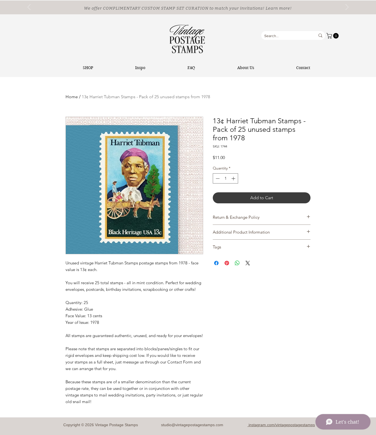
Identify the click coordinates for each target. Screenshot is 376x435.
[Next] (346, 7)
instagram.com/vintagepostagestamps (281, 425)
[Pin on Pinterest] (227, 263)
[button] (333, 36)
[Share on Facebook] (216, 263)
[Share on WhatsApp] (237, 263)
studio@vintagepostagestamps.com (192, 425)
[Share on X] (247, 263)
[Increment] (233, 178)
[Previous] (29, 7)
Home (72, 96)
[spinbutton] (225, 178)
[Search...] (320, 35)
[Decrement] (217, 178)
